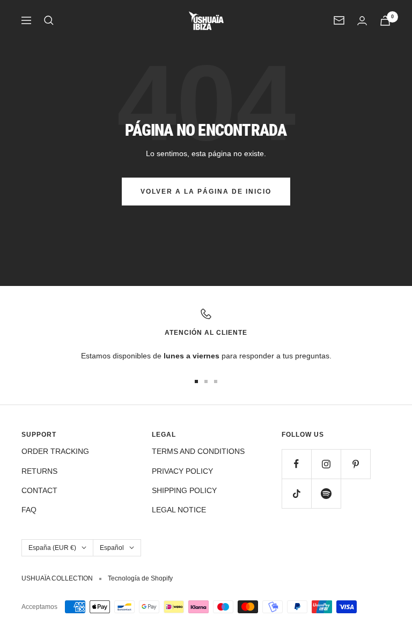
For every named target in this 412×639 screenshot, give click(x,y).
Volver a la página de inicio (206, 191)
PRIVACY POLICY (182, 471)
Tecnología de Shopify (140, 578)
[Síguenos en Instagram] (326, 464)
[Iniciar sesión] (362, 20)
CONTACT (39, 490)
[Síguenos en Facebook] (296, 464)
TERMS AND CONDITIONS (198, 451)
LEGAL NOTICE (179, 509)
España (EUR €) (52, 548)
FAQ (28, 509)
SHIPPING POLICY (184, 490)
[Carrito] (385, 21)
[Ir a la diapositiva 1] (196, 381)
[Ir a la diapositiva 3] (215, 381)
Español (112, 548)
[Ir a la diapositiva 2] (206, 381)
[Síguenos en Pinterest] (355, 464)
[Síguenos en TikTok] (296, 493)
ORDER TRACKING (55, 451)
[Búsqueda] (49, 20)
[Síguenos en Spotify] (326, 493)
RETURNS (39, 471)
